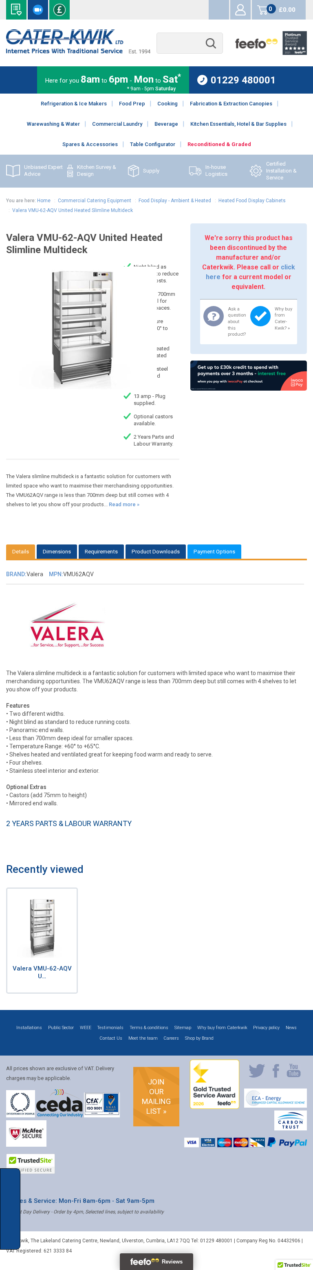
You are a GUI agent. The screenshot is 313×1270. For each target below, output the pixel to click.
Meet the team (143, 1038)
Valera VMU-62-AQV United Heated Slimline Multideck (72, 210)
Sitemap (182, 1027)
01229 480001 (243, 80)
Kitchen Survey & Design (96, 170)
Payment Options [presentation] (214, 552)
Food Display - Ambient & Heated (175, 200)
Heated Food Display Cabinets (252, 200)
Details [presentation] (20, 552)
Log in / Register (240, 10)
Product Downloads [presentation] (156, 552)
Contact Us (110, 1038)
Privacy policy (266, 1027)
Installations (29, 1027)
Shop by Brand (199, 1038)
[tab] (20, 551)
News (291, 1027)
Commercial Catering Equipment (94, 200)
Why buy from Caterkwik (222, 1027)
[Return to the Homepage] (78, 51)
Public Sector (61, 1027)
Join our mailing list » (156, 1096)
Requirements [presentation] (101, 552)
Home (44, 200)
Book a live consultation (38, 10)
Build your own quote (16, 10)
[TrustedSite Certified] (30, 1164)
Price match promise (59, 10)
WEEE (85, 1027)
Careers (171, 1038)
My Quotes (219, 10)
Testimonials (110, 1027)
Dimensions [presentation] (57, 552)
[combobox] (190, 43)
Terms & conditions (149, 1027)
